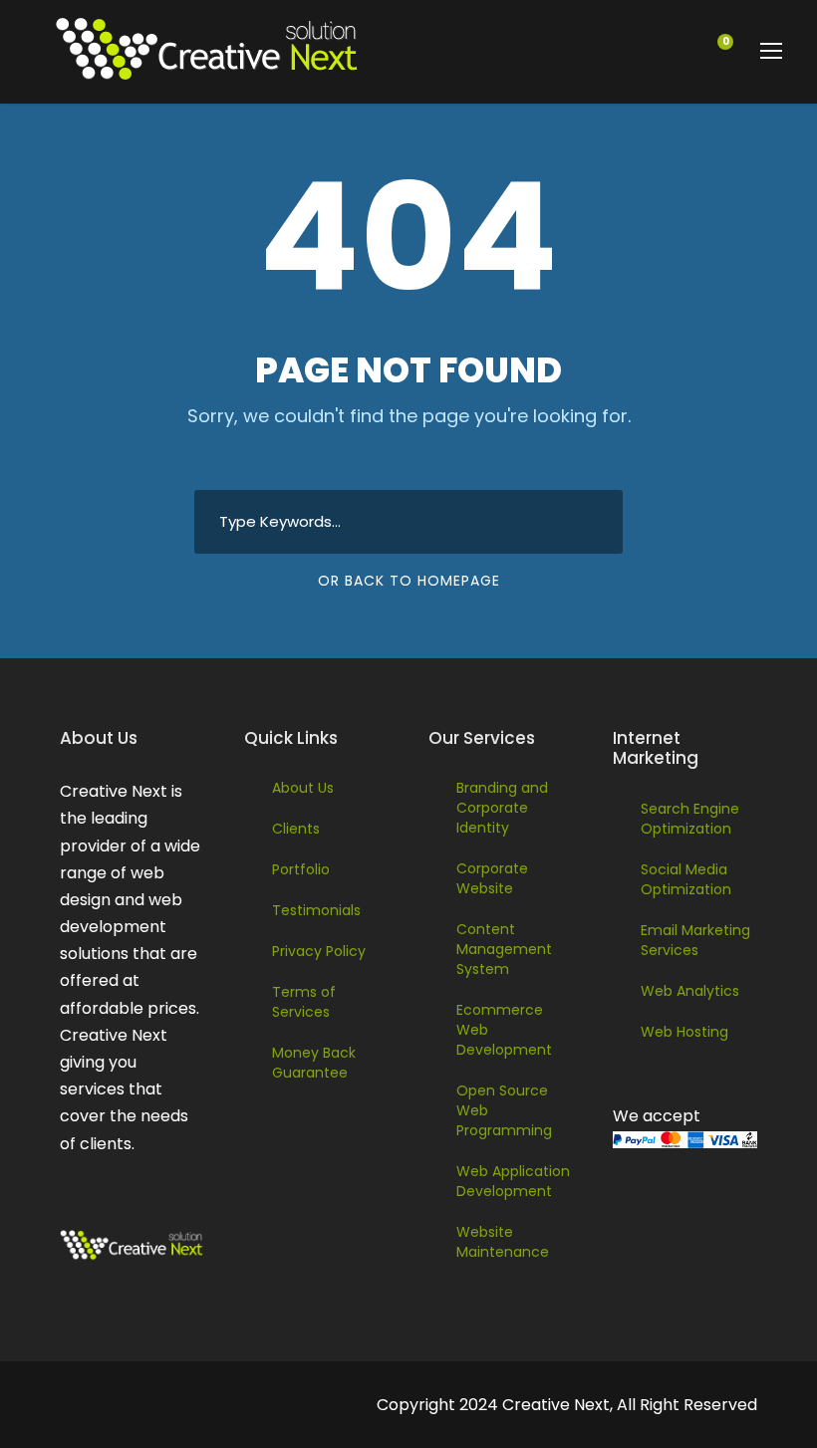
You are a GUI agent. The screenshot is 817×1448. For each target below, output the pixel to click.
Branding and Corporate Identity (502, 808)
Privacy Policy (319, 951)
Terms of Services (304, 1002)
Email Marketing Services (695, 940)
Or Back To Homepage (409, 581)
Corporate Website (492, 878)
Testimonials (316, 910)
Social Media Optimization (686, 879)
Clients (296, 829)
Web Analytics (690, 991)
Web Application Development (513, 1181)
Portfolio (301, 869)
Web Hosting (684, 1032)
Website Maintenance (502, 1242)
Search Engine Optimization (690, 819)
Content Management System (504, 949)
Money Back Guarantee (314, 1063)
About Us (303, 788)
